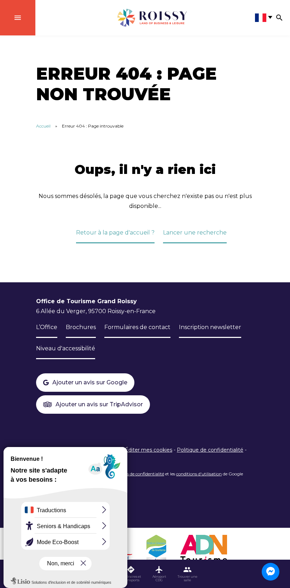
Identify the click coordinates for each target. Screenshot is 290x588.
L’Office (46, 327)
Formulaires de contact (137, 327)
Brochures (81, 327)
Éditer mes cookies (148, 450)
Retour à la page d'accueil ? (115, 232)
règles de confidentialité (140, 473)
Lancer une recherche (195, 232)
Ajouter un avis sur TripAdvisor (99, 404)
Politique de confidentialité (210, 450)
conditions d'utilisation (199, 473)
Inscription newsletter (210, 327)
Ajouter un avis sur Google (89, 382)
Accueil (43, 126)
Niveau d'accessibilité (65, 348)
